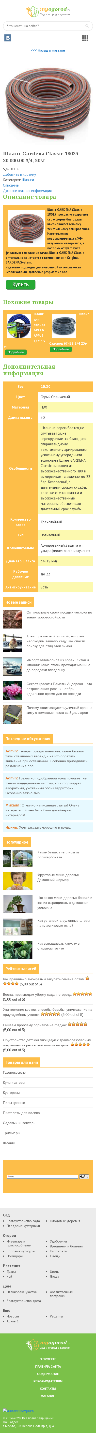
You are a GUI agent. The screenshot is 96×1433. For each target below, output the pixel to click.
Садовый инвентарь (19, 1123)
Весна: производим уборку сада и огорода (37, 994)
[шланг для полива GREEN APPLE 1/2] (15, 354)
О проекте (48, 1359)
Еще (6, 1310)
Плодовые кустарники (23, 1226)
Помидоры (15, 1256)
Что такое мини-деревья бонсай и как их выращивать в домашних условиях (64, 902)
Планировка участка (22, 1292)
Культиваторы (14, 1082)
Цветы (54, 1271)
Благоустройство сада (23, 1221)
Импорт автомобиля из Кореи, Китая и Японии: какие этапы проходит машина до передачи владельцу (58, 665)
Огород (9, 1235)
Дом (7, 1286)
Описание (11, 185)
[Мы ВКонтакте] (8, 38)
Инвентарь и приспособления (19, 1243)
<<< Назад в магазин (48, 50)
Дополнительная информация (27, 190)
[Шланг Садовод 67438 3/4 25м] (60, 351)
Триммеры (11, 1133)
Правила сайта (48, 1366)
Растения (11, 1265)
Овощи (55, 1256)
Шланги (28, 179)
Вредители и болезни (66, 1246)
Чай (9, 1276)
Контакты (48, 1388)
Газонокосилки (15, 1072)
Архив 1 (13, 1321)
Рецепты (56, 1316)
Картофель (58, 1251)
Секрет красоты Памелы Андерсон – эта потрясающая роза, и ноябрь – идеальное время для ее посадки (59, 689)
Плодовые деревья (65, 1221)
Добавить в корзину (19, 174)
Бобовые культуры (21, 1251)
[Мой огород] (48, 16)
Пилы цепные (14, 1103)
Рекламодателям (48, 1381)
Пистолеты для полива (21, 1113)
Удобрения (58, 1241)
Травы (11, 1271)
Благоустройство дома (24, 1301)
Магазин (48, 1396)
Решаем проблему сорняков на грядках (35, 1025)
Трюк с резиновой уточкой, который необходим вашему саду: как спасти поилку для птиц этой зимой (56, 641)
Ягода (54, 1276)
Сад (6, 1215)
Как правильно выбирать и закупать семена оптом (43, 979)
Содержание (48, 1374)
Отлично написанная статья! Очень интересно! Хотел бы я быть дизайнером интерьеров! (42, 810)
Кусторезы (11, 1093)
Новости (13, 1316)
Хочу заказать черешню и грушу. (45, 827)
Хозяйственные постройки (61, 1294)
